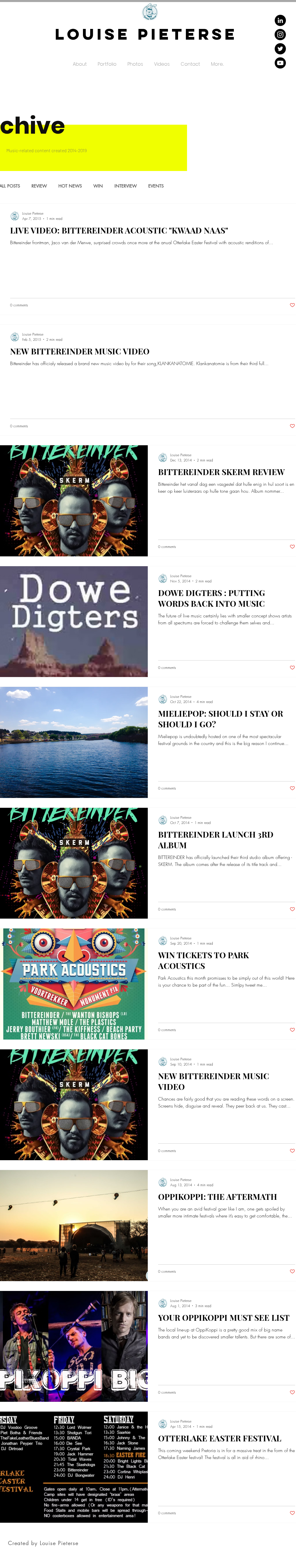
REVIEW (39, 186)
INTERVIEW (125, 186)
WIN (98, 186)
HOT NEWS (70, 186)
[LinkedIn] (280, 20)
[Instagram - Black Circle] (280, 34)
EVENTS (156, 186)
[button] (107, 61)
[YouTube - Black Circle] (280, 63)
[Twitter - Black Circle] (280, 48)
